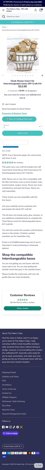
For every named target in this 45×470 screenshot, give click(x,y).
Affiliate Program (9, 397)
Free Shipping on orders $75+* (22, 22)
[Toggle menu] (3, 10)
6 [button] (25, 75)
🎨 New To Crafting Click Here (19, 119)
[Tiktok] (14, 427)
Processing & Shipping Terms (14, 113)
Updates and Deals (10, 376)
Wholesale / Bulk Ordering (13, 401)
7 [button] (27, 75)
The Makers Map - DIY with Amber (17, 10)
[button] (22, 91)
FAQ (4, 380)
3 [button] (17, 75)
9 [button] (32, 75)
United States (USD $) (12, 446)
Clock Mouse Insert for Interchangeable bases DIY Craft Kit (20, 30)
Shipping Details (9, 372)
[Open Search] (3, 16)
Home (4, 27)
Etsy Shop (6, 405)
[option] (22, 22)
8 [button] (30, 75)
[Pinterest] (17, 427)
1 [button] (12, 75)
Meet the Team (8, 409)
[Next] (42, 75)
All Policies (6, 385)
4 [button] (20, 75)
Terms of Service (9, 389)
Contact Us (6, 393)
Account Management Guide (14, 414)
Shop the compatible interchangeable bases (19, 257)
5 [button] (22, 75)
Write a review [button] (22, 308)
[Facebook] (3, 427)
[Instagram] (10, 427)
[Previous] (3, 75)
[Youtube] (7, 427)
